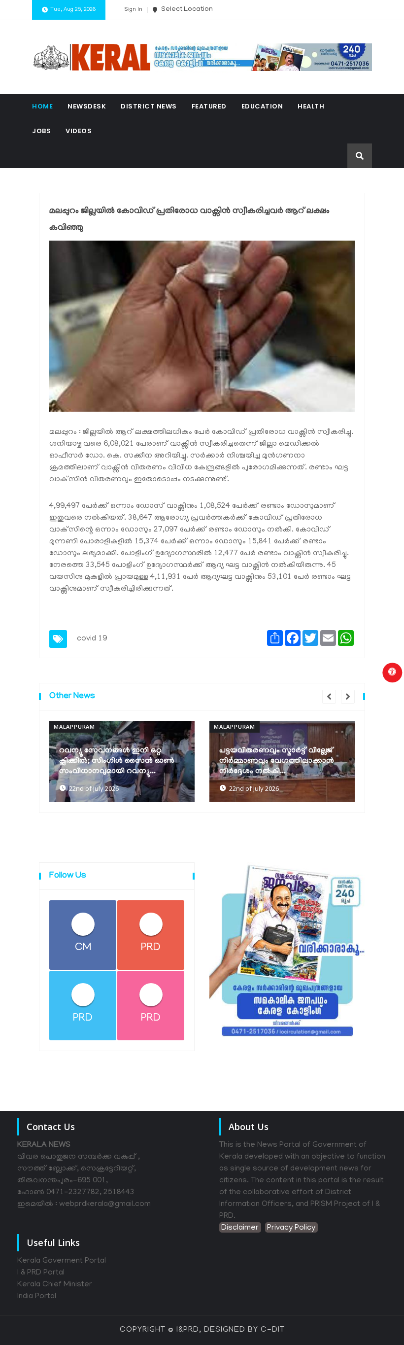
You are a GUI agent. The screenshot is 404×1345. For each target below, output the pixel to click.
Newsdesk (86, 106)
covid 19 (92, 639)
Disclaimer (240, 1228)
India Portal (36, 1296)
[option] (122, 761)
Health (311, 106)
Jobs (41, 131)
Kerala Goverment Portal (61, 1261)
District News (149, 106)
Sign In (133, 10)
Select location (186, 9)
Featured (209, 106)
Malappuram (74, 726)
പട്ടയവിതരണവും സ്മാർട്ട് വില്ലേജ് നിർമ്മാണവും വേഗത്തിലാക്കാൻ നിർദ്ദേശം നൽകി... (276, 761)
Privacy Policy (291, 1228)
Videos (79, 131)
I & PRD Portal (41, 1273)
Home (42, 106)
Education (262, 106)
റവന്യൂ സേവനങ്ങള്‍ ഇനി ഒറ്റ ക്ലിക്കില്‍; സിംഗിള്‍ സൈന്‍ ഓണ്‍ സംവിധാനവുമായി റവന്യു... (116, 761)
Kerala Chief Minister (54, 1284)
